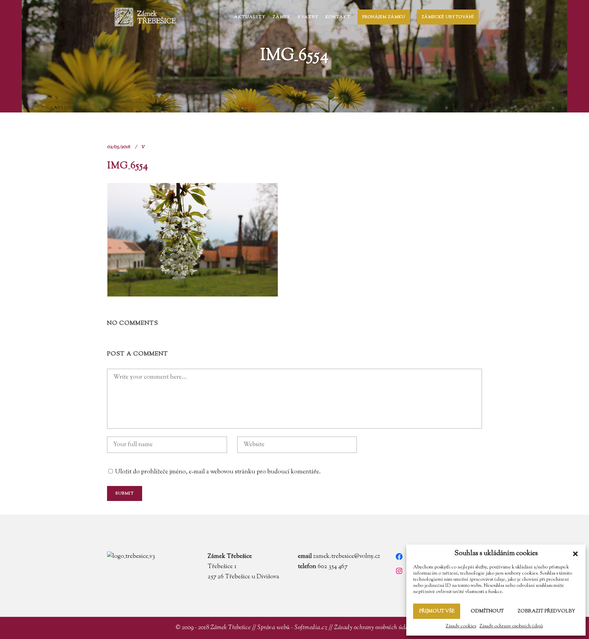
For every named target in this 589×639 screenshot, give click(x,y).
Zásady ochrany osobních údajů (511, 626)
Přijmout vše (436, 611)
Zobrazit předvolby (546, 611)
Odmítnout (487, 611)
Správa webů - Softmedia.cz (292, 627)
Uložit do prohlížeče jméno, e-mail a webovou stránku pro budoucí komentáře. (218, 472)
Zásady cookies (461, 626)
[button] (575, 553)
